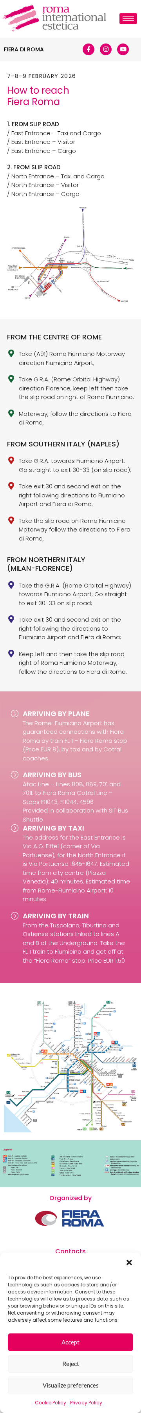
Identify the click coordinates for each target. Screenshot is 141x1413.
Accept (70, 1342)
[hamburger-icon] (128, 18)
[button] (129, 1262)
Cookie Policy (50, 1402)
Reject (70, 1363)
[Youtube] (123, 49)
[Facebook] (88, 49)
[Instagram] (106, 49)
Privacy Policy (86, 1402)
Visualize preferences (71, 1385)
